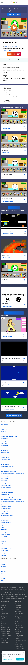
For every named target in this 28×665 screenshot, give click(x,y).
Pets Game (4, 480)
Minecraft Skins (5, 627)
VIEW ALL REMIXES (14, 208)
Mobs (2, 580)
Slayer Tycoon (5, 255)
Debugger (3, 541)
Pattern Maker (5, 539)
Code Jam (3, 640)
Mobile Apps (4, 613)
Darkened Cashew (11, 46)
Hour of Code (4, 642)
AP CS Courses (19, 635)
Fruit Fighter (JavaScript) (7, 466)
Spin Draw (4, 536)
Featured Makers (19, 613)
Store (2, 618)
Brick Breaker (4, 455)
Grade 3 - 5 (4, 429)
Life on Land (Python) (7, 497)
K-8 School (18, 639)
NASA (2, 527)
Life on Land (4, 469)
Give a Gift (18, 607)
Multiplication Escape (7, 515)
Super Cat (6, 177)
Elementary (18, 629)
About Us (3, 605)
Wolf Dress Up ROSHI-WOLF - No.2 (11, 406)
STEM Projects (19, 646)
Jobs (2, 611)
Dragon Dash (4, 445)
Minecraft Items (5, 637)
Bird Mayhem (4, 532)
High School (18, 633)
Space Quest (4, 478)
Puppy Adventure (6, 522)
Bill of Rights (4, 550)
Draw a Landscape (6, 506)
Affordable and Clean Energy (8, 471)
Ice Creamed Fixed (7, 174)
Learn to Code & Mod (8, 559)
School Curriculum (20, 626)
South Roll (6, 385)
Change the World (6, 485)
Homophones (4, 513)
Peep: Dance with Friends (8, 546)
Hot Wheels (4, 443)
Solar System (4, 520)
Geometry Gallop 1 (7, 231)
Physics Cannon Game (7, 518)
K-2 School (18, 637)
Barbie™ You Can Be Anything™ (9, 436)
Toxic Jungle (4, 450)
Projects (16, 8)
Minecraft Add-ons (6, 635)
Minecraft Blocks (5, 633)
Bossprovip (6, 152)
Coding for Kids (7, 8)
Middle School (19, 631)
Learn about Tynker (14, 14)
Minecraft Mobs (5, 631)
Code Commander (6, 487)
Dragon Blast (4, 438)
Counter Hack (5, 448)
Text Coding (4, 571)
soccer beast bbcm (8, 201)
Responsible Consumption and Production (12, 473)
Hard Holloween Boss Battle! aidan (11, 358)
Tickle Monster (5, 464)
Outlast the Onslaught (7, 492)
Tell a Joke (4, 529)
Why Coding (18, 611)
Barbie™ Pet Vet (5, 434)
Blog (2, 604)
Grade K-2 (3, 427)
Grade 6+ (3, 431)
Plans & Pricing (19, 615)
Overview (17, 604)
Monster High (4, 476)
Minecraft (3, 566)
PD (16, 642)
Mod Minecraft (5, 452)
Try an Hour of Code (8, 421)
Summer (17, 618)
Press (2, 609)
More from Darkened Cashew (14, 313)
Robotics (3, 569)
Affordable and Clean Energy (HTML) (11, 499)
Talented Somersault (8, 409)
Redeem (17, 609)
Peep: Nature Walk (6, 548)
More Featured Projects (14, 416)
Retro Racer (4, 490)
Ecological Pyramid (6, 511)
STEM (2, 543)
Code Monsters (5, 457)
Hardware (3, 555)
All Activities (4, 424)
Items (2, 576)
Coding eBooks (5, 617)
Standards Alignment (20, 640)
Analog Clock (4, 553)
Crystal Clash (4, 525)
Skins (2, 573)
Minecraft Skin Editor (6, 629)
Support (3, 607)
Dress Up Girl (5, 334)
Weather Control (5, 459)
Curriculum (18, 605)
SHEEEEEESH (5, 304)
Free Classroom (19, 627)
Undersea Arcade (5, 534)
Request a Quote (19, 648)
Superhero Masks (5, 508)
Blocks (3, 578)
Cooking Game (5, 483)
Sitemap (3, 615)
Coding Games (5, 624)
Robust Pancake (7, 336)
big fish (4, 382)
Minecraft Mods (5, 639)
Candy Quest (4, 441)
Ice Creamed (5, 126)
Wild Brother (7, 50)
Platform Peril (5, 494)
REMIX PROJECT (14, 54)
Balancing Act (4, 462)
